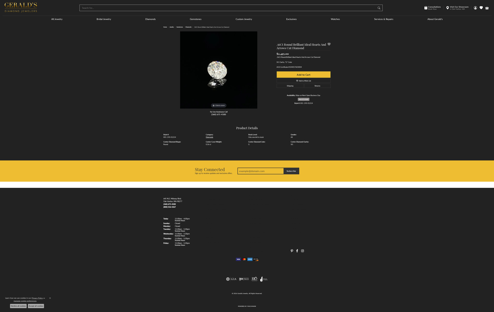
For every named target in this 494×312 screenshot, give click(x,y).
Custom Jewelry (244, 19)
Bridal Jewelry (104, 19)
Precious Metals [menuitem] (254, 228)
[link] (433, 7)
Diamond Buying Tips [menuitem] (256, 209)
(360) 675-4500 (218, 114)
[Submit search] (379, 8)
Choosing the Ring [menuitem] (255, 213)
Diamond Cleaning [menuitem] (255, 237)
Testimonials (295, 213)
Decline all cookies (18, 306)
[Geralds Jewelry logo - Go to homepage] (21, 8)
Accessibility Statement (267, 301)
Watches (335, 19)
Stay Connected (210, 169)
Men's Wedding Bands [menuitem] (215, 204)
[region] (218, 70)
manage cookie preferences (25, 301)
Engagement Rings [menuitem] (213, 199)
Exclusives (291, 19)
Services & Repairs (383, 19)
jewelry (172, 27)
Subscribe (291, 171)
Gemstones (195, 19)
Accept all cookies (36, 306)
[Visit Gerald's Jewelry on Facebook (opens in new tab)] (297, 251)
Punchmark (251, 306)
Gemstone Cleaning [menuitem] (256, 242)
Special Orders (296, 232)
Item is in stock (303, 99)
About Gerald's (435, 19)
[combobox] (228, 8)
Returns (317, 86)
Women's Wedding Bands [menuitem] (216, 209)
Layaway (294, 228)
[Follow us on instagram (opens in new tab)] (302, 251)
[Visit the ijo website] (244, 279)
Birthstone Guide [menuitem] (255, 218)
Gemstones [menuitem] (210, 213)
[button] (475, 7)
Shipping (290, 86)
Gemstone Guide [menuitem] (255, 223)
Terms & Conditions (250, 301)
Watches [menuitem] (209, 237)
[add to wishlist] (329, 44)
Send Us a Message (298, 209)
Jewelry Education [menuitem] (255, 199)
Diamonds (150, 19)
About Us (294, 199)
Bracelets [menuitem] (209, 232)
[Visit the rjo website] (254, 279)
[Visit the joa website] (264, 279)
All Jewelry (56, 19)
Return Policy (223, 301)
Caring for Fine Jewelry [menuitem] (257, 232)
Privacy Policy (235, 301)
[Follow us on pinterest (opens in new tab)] (292, 251)
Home (165, 27)
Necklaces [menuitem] (210, 228)
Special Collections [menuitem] (213, 242)
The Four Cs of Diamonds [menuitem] (258, 204)
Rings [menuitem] (208, 218)
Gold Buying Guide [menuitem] (255, 251)
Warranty (294, 218)
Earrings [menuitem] (209, 223)
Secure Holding (297, 223)
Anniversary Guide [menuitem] (255, 246)
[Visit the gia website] (231, 279)
